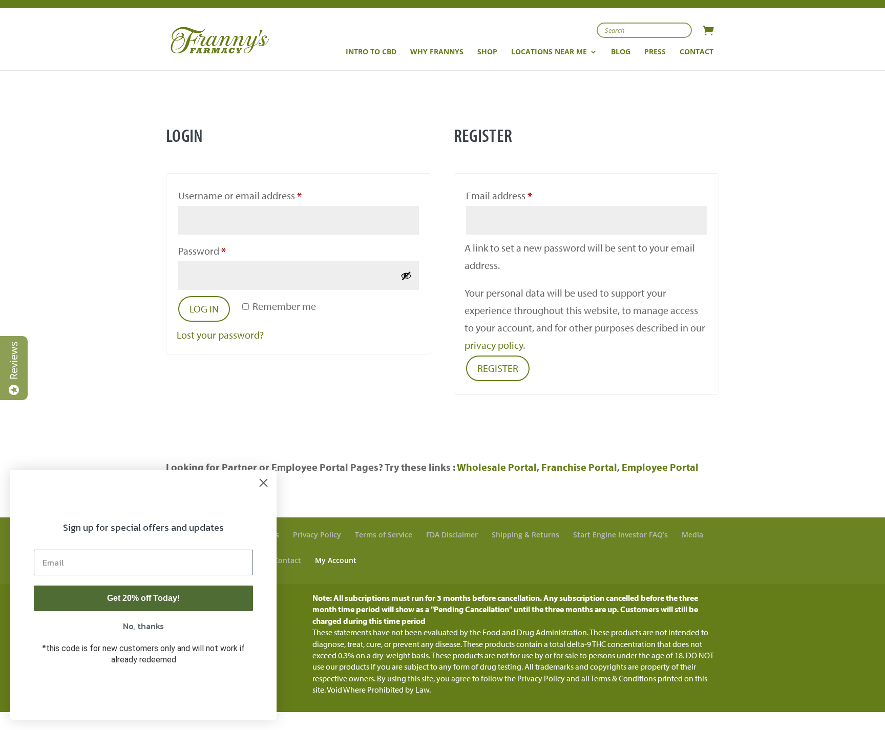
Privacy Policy (317, 534)
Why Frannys (436, 52)
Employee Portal (660, 467)
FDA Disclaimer (452, 534)
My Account (335, 560)
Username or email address (259, 195)
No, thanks (143, 626)
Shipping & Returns (525, 534)
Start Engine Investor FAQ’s (620, 534)
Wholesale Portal (497, 467)
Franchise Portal (579, 467)
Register (497, 368)
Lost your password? (220, 334)
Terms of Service (383, 534)
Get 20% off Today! (143, 598)
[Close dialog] (263, 483)
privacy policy (494, 345)
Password (221, 250)
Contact (287, 560)
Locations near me (549, 52)
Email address (518, 195)
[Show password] (406, 275)
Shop (487, 52)
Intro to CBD (371, 52)
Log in (204, 308)
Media (692, 534)
